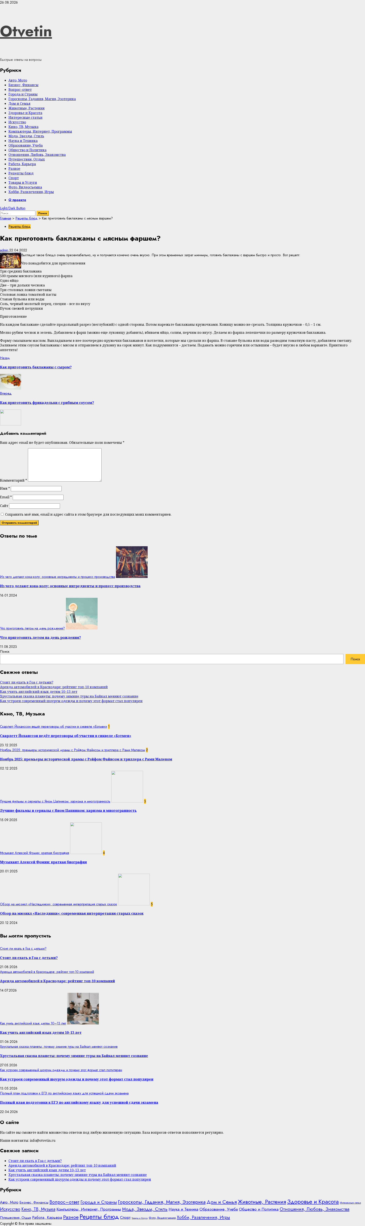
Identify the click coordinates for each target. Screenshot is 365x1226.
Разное (14, 168)
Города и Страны (23, 94)
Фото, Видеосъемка (25, 187)
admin (4, 250)
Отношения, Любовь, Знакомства (37, 154)
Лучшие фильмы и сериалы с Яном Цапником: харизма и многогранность (55, 801)
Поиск (5, 651)
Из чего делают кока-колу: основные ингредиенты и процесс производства (57, 576)
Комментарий (13, 480)
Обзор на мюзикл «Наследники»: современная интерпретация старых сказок (58, 904)
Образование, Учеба (25, 145)
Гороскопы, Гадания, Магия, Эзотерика (42, 99)
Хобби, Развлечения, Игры (31, 191)
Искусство (17, 122)
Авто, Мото (17, 80)
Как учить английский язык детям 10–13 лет (38, 691)
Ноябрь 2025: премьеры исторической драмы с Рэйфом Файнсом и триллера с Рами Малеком (72, 750)
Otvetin (26, 31)
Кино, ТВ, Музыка (23, 126)
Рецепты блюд (21, 173)
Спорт (13, 178)
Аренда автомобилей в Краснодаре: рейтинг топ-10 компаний (54, 687)
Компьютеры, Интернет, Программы (40, 131)
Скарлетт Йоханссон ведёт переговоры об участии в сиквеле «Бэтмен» (53, 726)
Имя (5, 488)
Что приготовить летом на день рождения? (32, 628)
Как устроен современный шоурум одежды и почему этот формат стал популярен (71, 701)
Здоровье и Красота (25, 112)
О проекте (17, 200)
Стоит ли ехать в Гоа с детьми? (26, 682)
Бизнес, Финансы (23, 85)
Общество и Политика (27, 150)
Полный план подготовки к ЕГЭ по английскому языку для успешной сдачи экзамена (64, 1093)
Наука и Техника (23, 140)
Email (6, 497)
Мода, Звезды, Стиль (26, 136)
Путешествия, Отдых (26, 159)
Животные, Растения (26, 108)
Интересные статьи (25, 117)
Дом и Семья (19, 103)
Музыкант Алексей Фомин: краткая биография (34, 852)
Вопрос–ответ (20, 89)
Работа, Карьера (22, 164)
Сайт (4, 505)
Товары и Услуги (22, 182)
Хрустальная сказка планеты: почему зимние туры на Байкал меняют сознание (69, 696)
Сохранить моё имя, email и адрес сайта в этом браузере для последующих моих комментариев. (88, 514)
